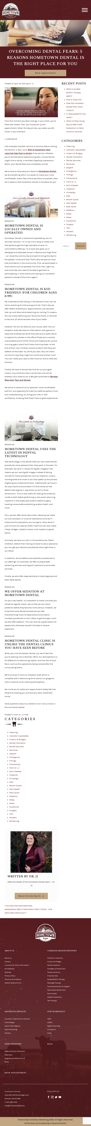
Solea (11, 803)
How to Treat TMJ (74, 99)
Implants (13, 775)
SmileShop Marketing (39, 1120)
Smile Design (9, 1022)
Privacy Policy (10, 976)
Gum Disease (15, 771)
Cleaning (13, 732)
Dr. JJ (31, 83)
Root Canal (14, 792)
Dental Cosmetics (17, 743)
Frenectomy (14, 764)
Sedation (13, 796)
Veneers (13, 817)
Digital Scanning (53, 1026)
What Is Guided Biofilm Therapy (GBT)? (73, 92)
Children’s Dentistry (55, 958)
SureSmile (14, 807)
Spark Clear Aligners (12, 1026)
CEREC (49, 1022)
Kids (26, 714)
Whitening (14, 821)
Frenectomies (52, 976)
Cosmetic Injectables (19, 736)
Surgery (12, 810)
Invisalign (14, 778)
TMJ (11, 814)
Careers (8, 962)
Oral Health (14, 789)
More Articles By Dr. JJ (31, 896)
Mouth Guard (15, 785)
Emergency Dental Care (56, 969)
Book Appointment (45, 73)
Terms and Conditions (13, 979)
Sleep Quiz (8, 1055)
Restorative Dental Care (56, 990)
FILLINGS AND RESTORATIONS (18, 906)
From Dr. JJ (18, 714)
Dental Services (16, 746)
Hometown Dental (47, 171)
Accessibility (9, 969)
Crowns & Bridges (17, 739)
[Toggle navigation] (84, 10)
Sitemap (8, 972)
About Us (8, 958)
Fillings (12, 760)
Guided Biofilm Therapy (56, 979)
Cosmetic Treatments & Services (17, 1019)
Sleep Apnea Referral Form (15, 1058)
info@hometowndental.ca (15, 1106)
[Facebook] (48, 1097)
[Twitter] (56, 1097)
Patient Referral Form (13, 983)
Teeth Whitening (11, 1030)
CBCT (49, 1019)
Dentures (13, 750)
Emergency (14, 757)
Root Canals (52, 994)
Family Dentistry (53, 972)
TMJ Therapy (52, 1001)
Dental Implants (53, 965)
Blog (50, 1044)
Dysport (12, 753)
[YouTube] (60, 1097)
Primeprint (51, 1030)
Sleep (11, 800)
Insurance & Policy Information (17, 965)
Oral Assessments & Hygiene (58, 986)
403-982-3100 (11, 1102)
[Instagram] (52, 1097)
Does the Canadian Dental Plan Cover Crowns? (75, 106)
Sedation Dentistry (54, 997)
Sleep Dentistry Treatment (15, 1051)
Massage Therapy (54, 983)
